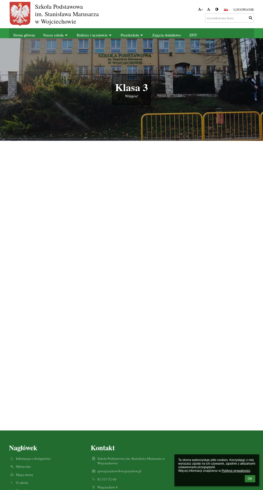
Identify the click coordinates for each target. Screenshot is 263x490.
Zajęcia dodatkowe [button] (166, 35)
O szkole (22, 482)
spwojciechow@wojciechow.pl (119, 471)
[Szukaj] (250, 18)
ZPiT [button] (193, 35)
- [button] (210, 9)
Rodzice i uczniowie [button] (92, 35)
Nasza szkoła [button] (53, 35)
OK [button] (250, 479)
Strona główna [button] (24, 35)
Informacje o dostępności (33, 458)
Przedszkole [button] (130, 35)
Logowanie (243, 9)
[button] (216, 9)
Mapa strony (24, 474)
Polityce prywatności (236, 471)
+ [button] (202, 9)
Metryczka (23, 466)
